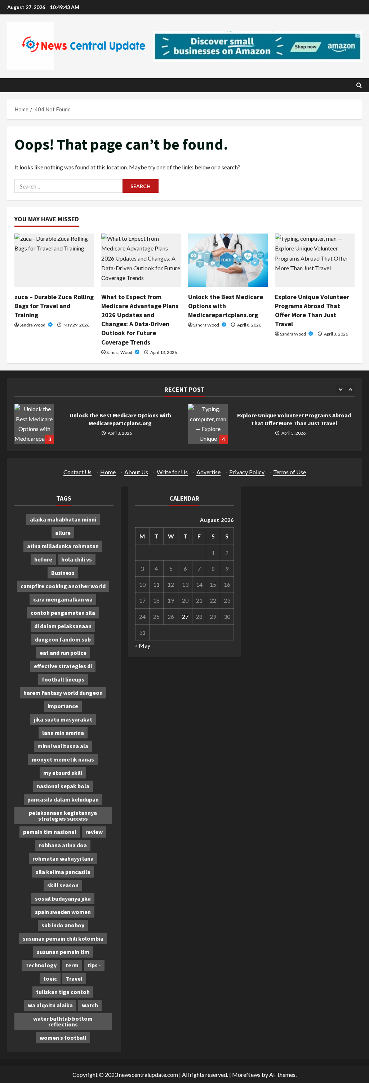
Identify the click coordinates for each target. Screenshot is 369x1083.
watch (90, 1005)
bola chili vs (76, 559)
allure (63, 532)
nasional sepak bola (63, 786)
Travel (74, 978)
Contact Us (77, 472)
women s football (63, 1037)
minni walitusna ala (62, 746)
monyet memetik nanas (63, 759)
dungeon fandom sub (63, 639)
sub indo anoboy (62, 925)
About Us (136, 472)
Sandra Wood (32, 325)
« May (142, 645)
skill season (63, 885)
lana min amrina (63, 732)
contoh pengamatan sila (63, 612)
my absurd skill (63, 772)
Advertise (208, 472)
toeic (50, 978)
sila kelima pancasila (63, 871)
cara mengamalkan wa (63, 599)
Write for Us (172, 472)
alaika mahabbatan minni (63, 519)
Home (108, 472)
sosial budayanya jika (63, 898)
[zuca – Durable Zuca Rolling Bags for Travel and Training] (54, 260)
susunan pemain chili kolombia (63, 938)
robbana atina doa (63, 845)
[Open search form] (359, 85)
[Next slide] (350, 389)
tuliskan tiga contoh (63, 991)
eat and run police (63, 652)
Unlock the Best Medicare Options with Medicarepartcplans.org (225, 306)
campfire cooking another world (63, 586)
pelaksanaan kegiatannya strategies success (63, 815)
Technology (41, 965)
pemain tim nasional (49, 831)
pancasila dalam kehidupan (63, 799)
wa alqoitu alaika (50, 1005)
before (43, 559)
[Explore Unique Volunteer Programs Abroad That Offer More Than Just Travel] (315, 260)
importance (63, 706)
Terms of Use (289, 472)
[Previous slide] (340, 389)
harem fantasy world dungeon (63, 692)
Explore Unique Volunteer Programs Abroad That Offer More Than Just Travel (208, 424)
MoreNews (246, 1074)
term (72, 965)
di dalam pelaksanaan (63, 626)
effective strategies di (63, 666)
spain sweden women (63, 911)
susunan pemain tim (63, 951)
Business (63, 572)
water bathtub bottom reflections (63, 1021)
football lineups (63, 679)
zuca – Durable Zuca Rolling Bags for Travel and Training (54, 306)
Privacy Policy (246, 472)
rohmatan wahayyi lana (63, 858)
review (94, 831)
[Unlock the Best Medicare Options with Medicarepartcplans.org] (228, 260)
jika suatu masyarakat (63, 719)
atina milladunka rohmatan (63, 546)
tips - (94, 965)
